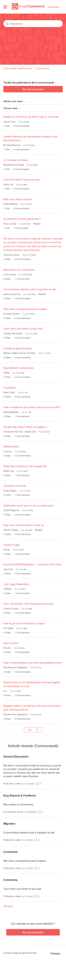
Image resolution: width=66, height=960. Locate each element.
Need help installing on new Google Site (25, 466)
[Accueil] (28, 8)
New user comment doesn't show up (23, 525)
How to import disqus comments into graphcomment (32, 662)
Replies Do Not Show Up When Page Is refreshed (30, 116)
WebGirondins (11, 446)
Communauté (42, 68)
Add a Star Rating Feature (17, 199)
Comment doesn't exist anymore (21, 179)
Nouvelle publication (33, 89)
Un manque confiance (15, 160)
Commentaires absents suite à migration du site (29, 289)
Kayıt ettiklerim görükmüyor (18, 368)
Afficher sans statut (13, 101)
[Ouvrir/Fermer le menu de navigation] (5, 6)
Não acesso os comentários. (19, 269)
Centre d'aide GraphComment (17, 68)
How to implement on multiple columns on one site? (31, 407)
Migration (9, 823)
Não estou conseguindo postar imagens (25, 309)
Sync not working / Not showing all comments (28, 603)
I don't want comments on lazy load (22, 328)
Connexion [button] (53, 7)
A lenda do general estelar (17, 348)
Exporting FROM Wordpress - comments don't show (32, 564)
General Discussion (16, 756)
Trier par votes (10, 108)
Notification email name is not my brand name (28, 505)
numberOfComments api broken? (21, 218)
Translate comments (14, 485)
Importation (9, 387)
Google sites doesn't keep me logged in (25, 427)
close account (11, 643)
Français (56, 953)
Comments (10, 852)
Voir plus (8, 906)
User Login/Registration (16, 584)
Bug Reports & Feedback (19, 795)
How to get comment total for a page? (24, 623)
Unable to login (11, 544)
